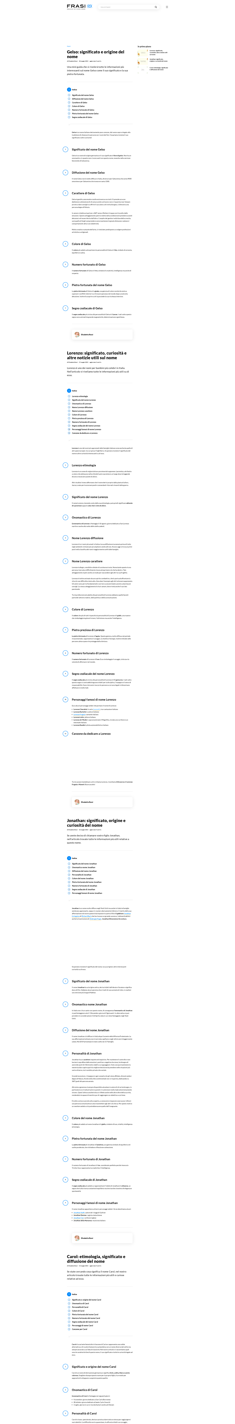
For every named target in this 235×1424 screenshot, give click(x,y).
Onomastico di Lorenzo (81, 404)
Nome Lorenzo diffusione (82, 407)
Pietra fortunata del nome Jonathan (86, 882)
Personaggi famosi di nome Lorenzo (86, 429)
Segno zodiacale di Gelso (82, 117)
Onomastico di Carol (80, 1303)
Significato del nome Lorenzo (84, 400)
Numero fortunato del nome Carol (86, 1318)
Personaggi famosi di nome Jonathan (87, 893)
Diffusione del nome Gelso (83, 99)
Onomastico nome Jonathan (83, 867)
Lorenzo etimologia (80, 396)
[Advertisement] (117, 28)
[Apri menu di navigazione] (167, 7)
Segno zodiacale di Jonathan (83, 889)
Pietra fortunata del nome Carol (85, 1314)
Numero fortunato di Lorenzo (84, 422)
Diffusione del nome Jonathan (84, 871)
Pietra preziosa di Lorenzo (82, 418)
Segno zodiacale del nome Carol (85, 1322)
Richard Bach (87, 916)
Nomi (69, 46)
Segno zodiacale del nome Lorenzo (86, 426)
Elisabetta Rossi (72, 61)
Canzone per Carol (79, 1329)
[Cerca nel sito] (156, 7)
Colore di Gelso (78, 106)
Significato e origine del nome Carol (86, 1300)
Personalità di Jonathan (81, 875)
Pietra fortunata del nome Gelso (85, 113)
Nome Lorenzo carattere (82, 411)
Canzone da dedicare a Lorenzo (84, 433)
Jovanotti (96, 709)
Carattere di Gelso (79, 102)
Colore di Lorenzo (79, 415)
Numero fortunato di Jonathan (84, 886)
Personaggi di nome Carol (82, 1325)
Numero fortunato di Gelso (83, 110)
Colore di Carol (78, 1311)
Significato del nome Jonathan (84, 864)
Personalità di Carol (80, 1307)
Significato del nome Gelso (83, 95)
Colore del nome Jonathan (83, 878)
